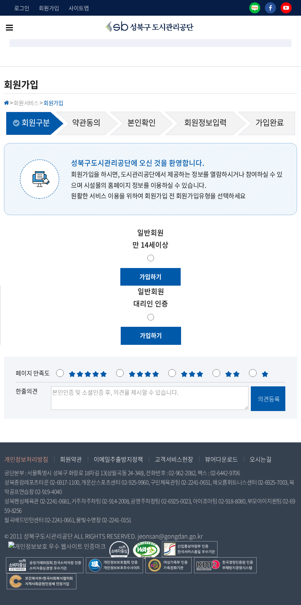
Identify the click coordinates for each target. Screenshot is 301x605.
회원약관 (71, 459)
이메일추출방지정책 (118, 459)
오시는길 (261, 459)
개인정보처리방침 (26, 459)
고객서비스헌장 (174, 459)
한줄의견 (27, 391)
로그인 (21, 8)
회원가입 (49, 8)
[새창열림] (255, 8)
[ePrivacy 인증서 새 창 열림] (57, 546)
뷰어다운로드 (221, 459)
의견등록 (268, 399)
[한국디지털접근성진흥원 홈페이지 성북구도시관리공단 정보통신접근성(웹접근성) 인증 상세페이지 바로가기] (146, 546)
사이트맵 (79, 8)
